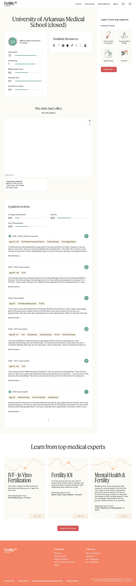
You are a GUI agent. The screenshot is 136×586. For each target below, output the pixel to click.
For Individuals (92, 562)
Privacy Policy (23, 581)
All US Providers (72, 581)
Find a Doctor (90, 4)
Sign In (115, 4)
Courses (78, 4)
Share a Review (61, 559)
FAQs (56, 565)
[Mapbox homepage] (9, 175)
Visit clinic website (48, 113)
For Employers (92, 559)
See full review (13, 256)
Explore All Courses (68, 528)
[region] (48, 147)
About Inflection (104, 4)
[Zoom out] (89, 124)
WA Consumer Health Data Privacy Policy (47, 581)
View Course (37, 516)
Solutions (90, 556)
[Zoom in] (89, 121)
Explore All (108, 69)
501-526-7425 (12, 187)
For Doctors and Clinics (64, 562)
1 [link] (48, 419)
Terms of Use (9, 581)
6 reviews (23, 43)
